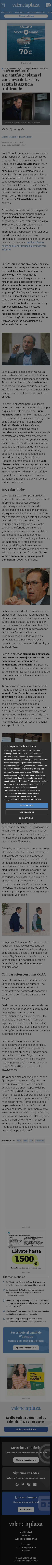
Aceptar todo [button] (26, 805)
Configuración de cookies (14, 800)
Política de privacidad (32, 800)
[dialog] (26, 782)
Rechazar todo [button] (27, 812)
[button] (26, 818)
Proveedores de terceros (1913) (24, 772)
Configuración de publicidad (15, 793)
